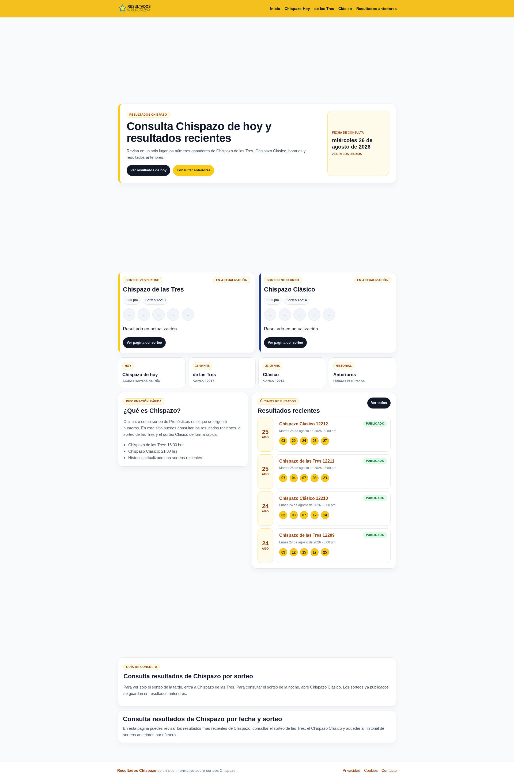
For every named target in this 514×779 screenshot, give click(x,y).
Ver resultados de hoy (148, 170)
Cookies (371, 770)
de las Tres (324, 8)
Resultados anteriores (376, 8)
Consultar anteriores (193, 170)
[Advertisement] (257, 59)
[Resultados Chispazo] (141, 8)
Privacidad (351, 770)
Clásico (345, 8)
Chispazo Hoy (297, 8)
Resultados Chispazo (136, 770)
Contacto (389, 770)
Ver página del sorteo (144, 343)
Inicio (275, 8)
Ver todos (379, 403)
